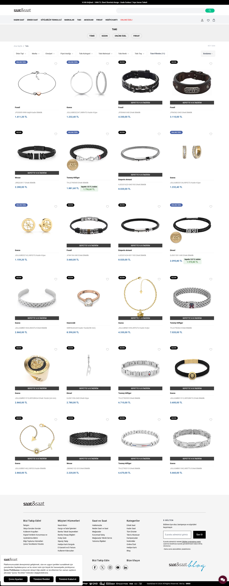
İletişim (26, 525)
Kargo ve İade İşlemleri (67, 528)
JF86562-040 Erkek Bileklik (181, 112)
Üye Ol (199, 534)
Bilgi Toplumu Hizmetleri (33, 541)
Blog (128, 551)
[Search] (210, 11)
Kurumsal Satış (98, 535)
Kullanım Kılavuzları (66, 551)
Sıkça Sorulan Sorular (32, 528)
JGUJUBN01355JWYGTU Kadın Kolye (133, 328)
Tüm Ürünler (132, 532)
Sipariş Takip (63, 541)
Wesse (18, 178)
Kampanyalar (132, 538)
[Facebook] (94, 567)
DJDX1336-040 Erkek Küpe (78, 398)
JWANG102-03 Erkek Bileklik (78, 468)
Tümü (91, 36)
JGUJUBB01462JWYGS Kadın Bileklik (30, 468)
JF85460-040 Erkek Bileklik (129, 112)
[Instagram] (110, 567)
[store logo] (22, 10)
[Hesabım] (202, 20)
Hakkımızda (97, 525)
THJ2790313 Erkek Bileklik (129, 468)
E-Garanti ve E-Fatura (66, 547)
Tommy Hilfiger (73, 178)
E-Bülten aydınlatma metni (191, 542)
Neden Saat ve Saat (100, 528)
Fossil (17, 107)
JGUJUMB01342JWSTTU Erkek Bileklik (186, 468)
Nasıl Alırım (62, 525)
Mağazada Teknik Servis (102, 538)
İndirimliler (131, 541)
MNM (187, 584)
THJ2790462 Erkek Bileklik (181, 328)
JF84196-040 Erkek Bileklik (78, 255)
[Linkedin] (125, 567)
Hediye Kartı (132, 547)
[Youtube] (117, 567)
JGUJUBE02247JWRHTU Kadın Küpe (82, 112)
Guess (69, 107)
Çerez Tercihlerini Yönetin (33, 544)
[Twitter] (102, 567)
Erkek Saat (131, 525)
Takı (26, 46)
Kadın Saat (131, 528)
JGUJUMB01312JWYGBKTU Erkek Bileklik (187, 398)
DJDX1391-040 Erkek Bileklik (181, 255)
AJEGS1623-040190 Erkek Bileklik (132, 184)
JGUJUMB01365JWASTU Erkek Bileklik (31, 328)
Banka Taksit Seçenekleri (68, 532)
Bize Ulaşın (133, 560)
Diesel (172, 250)
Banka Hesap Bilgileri (66, 535)
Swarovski (71, 323)
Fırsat (136, 36)
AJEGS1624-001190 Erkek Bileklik (132, 255)
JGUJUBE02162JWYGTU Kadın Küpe (30, 255)
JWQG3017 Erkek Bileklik (25, 183)
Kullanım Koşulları (30, 532)
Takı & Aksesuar (133, 535)
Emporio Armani (125, 179)
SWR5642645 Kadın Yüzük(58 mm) (81, 328)
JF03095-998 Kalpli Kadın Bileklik (28, 112)
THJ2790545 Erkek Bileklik (77, 183)
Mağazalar (96, 532)
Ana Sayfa (18, 46)
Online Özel (120, 36)
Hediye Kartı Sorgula (66, 544)
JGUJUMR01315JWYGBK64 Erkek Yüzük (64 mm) (35, 398)
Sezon (105, 36)
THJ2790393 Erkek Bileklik (129, 398)
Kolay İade (62, 538)
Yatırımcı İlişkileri (99, 541)
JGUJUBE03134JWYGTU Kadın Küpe (185, 183)
